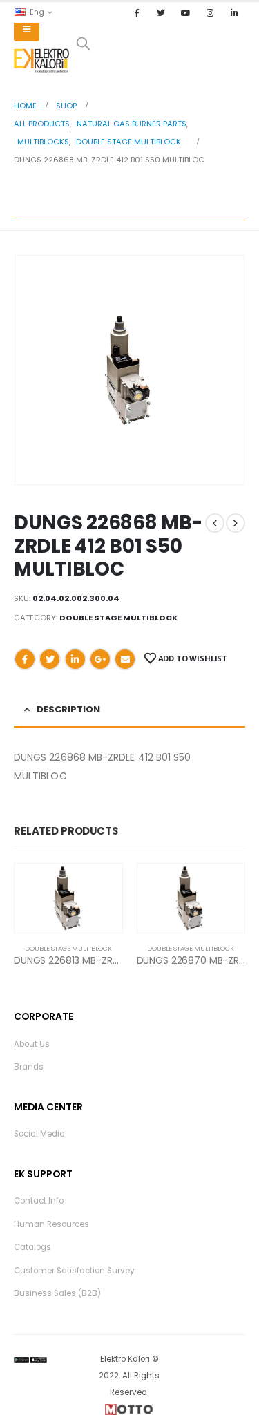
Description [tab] (68, 709)
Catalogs (32, 1247)
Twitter (50, 659)
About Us (32, 1044)
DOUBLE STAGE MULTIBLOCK (118, 617)
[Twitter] (161, 12)
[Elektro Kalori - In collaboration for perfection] (41, 61)
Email (125, 659)
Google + (100, 659)
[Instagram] (210, 12)
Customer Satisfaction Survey (74, 1270)
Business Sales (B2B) (57, 1293)
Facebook (25, 659)
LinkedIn (75, 659)
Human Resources (51, 1224)
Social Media (39, 1133)
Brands (29, 1066)
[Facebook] (136, 12)
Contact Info (39, 1200)
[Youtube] (185, 12)
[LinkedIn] (234, 12)
